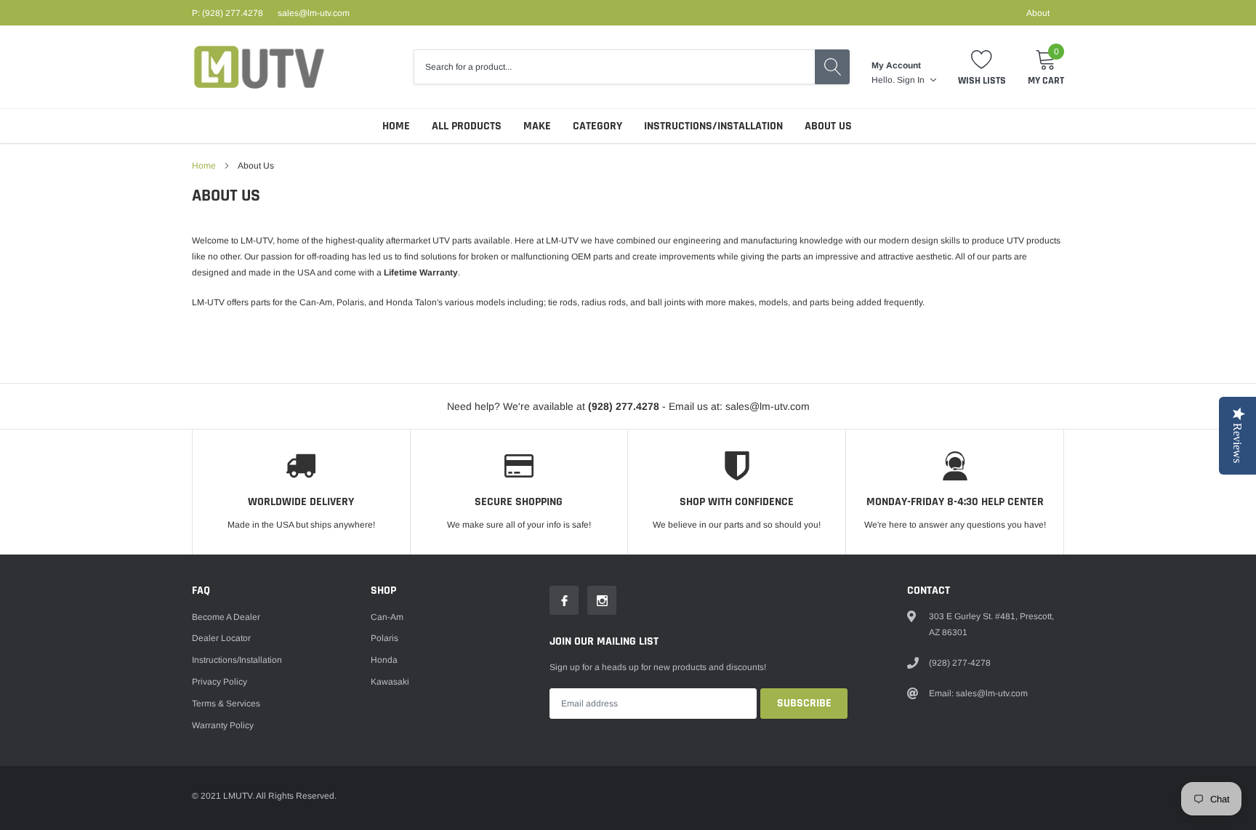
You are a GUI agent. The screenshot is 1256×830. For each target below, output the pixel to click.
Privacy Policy (219, 682)
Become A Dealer (226, 617)
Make (537, 126)
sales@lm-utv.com (314, 13)
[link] (564, 600)
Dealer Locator (221, 638)
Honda (384, 660)
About (1038, 13)
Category (597, 126)
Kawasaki (390, 682)
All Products (467, 126)
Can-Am (387, 617)
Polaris (384, 638)
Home (396, 126)
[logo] (259, 67)
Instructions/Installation (713, 126)
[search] (832, 66)
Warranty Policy (223, 725)
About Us (828, 126)
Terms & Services (226, 703)
